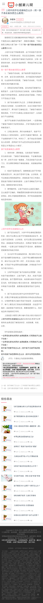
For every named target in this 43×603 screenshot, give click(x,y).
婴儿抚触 (4, 573)
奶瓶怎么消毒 (24, 588)
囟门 (23, 561)
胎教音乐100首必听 (19, 556)
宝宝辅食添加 (8, 592)
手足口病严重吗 (29, 578)
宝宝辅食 (4, 565)
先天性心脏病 (31, 567)
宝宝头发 (27, 581)
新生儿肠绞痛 (27, 562)
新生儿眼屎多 (24, 554)
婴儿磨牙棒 (29, 564)
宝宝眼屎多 (17, 561)
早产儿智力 (11, 559)
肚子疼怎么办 (35, 595)
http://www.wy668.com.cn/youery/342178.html (19, 377)
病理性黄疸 (26, 557)
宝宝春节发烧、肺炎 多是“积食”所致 (27, 476)
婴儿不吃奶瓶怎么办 (13, 588)
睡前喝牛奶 (12, 565)
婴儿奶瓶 (4, 586)
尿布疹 (36, 583)
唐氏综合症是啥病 (12, 569)
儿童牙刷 (27, 594)
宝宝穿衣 (8, 562)
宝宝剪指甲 (19, 581)
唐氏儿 (20, 562)
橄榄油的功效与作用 (24, 599)
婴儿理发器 (21, 564)
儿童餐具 (15, 584)
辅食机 (16, 592)
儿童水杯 (35, 592)
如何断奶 (36, 564)
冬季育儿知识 (12, 553)
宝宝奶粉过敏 (15, 570)
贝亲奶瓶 (36, 584)
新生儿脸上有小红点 (12, 567)
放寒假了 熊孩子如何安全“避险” (25, 446)
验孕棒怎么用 (26, 595)
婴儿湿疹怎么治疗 (26, 580)
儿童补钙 (30, 572)
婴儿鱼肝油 (22, 584)
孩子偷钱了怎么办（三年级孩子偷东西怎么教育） (24, 385)
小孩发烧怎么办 (14, 575)
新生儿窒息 (29, 561)
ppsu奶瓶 (33, 586)
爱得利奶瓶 (33, 588)
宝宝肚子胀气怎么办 (31, 573)
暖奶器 (26, 589)
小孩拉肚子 (22, 577)
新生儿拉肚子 (35, 553)
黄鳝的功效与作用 (11, 599)
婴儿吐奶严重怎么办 (33, 570)
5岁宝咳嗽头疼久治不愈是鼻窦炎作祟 (27, 406)
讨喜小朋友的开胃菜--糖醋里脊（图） (27, 426)
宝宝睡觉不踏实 (31, 565)
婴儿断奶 (17, 572)
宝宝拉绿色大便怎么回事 (30, 569)
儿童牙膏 (20, 594)
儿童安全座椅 (14, 551)
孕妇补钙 (37, 572)
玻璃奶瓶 (29, 584)
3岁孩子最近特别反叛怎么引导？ (26, 466)
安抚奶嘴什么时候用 (16, 591)
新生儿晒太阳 (34, 559)
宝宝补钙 (23, 572)
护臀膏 (14, 594)
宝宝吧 (19, 363)
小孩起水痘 (15, 580)
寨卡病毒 (35, 562)
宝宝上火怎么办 (27, 583)
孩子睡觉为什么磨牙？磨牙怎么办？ (27, 486)
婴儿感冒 (23, 570)
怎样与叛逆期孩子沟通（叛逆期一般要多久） (22, 388)
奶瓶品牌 (19, 586)
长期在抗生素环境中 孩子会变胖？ (26, 515)
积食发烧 (7, 583)
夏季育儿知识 (33, 551)
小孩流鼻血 (30, 577)
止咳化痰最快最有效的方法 (12, 595)
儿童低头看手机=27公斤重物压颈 (26, 456)
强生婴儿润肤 (11, 581)
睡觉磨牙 (12, 578)
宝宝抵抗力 (23, 575)
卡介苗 (14, 562)
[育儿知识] (21, 5)
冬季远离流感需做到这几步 (24, 437)
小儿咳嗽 (8, 580)
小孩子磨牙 (19, 578)
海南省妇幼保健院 (29, 363)
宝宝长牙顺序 (20, 573)
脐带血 (10, 561)
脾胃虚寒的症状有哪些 (8, 597)
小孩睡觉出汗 (21, 565)
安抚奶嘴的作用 (27, 591)
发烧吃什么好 (32, 575)
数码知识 (25, 548)
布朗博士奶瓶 (8, 589)
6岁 (19, 553)
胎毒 (20, 569)
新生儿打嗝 (15, 554)
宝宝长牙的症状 (13, 577)
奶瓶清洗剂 (33, 589)
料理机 (9, 594)
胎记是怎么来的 (9, 557)
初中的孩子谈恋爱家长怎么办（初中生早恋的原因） (21, 354)
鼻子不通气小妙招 (7, 572)
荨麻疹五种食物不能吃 (23, 597)
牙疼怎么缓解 (34, 554)
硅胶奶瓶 (26, 586)
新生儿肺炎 (22, 567)
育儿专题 (4, 551)
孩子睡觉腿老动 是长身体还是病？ (26, 416)
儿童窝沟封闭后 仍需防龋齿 (24, 505)
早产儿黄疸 (18, 557)
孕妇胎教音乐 (31, 556)
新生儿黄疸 (34, 557)
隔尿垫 (33, 594)
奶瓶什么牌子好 (18, 589)
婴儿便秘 (11, 573)
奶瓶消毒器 (12, 586)
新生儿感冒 (13, 564)
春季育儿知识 (24, 551)
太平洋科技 (18, 548)
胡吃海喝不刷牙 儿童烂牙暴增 (25, 495)
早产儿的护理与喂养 (22, 559)
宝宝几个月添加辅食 (25, 592)
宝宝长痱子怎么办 (16, 583)
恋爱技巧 (33, 599)
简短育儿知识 (25, 553)
